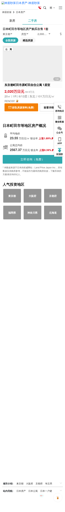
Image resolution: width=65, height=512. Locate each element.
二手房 (32, 20)
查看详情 (49, 107)
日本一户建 (46, 491)
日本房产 (21, 491)
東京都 (19, 483)
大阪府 (29, 483)
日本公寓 (33, 491)
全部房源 (10, 40)
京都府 (39, 483)
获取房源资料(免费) (23, 107)
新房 (12, 20)
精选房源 (28, 40)
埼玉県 (48, 483)
